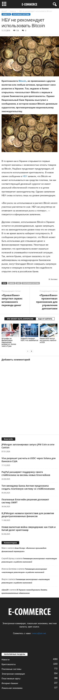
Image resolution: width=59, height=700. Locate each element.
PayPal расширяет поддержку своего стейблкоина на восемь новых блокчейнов (26, 473)
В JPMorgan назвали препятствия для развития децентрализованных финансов (28, 515)
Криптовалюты (9, 664)
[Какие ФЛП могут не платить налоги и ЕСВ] (48, 330)
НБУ (25, 176)
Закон (11, 283)
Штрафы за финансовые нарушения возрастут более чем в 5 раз (9, 342)
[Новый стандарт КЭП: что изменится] (29, 330)
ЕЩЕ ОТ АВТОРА (45, 319)
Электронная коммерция (13, 674)
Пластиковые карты (11, 678)
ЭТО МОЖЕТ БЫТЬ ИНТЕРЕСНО (20, 319)
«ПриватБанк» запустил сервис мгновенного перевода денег (12, 300)
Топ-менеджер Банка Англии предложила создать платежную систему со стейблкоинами (28, 487)
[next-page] (31, 351)
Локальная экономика (12, 688)
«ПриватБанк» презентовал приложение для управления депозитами (46, 302)
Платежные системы (21, 14)
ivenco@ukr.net (39, 633)
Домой (4, 11)
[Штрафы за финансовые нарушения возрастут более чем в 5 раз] (10, 330)
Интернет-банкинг (10, 683)
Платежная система (31, 283)
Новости (13, 11)
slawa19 (5, 590)
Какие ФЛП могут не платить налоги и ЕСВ (48, 340)
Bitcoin (22, 81)
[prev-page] (27, 351)
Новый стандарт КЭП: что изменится (29, 339)
